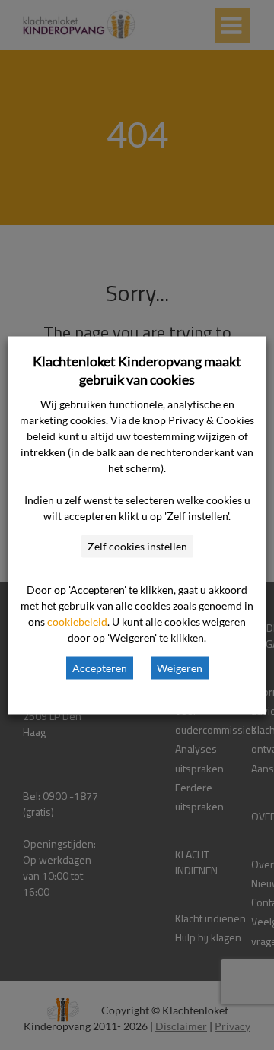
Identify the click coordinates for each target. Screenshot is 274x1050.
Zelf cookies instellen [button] (137, 545)
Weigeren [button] (179, 667)
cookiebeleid (77, 620)
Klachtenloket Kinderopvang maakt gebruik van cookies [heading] (137, 369)
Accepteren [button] (99, 667)
